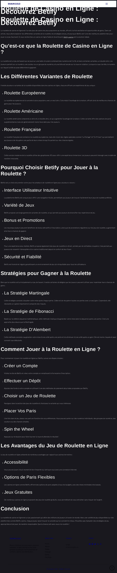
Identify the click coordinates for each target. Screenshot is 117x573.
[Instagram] (100, 544)
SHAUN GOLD (14, 4)
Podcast (48, 552)
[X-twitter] (98, 544)
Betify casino (68, 37)
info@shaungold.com (72, 547)
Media (47, 549)
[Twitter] (95, 544)
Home (47, 544)
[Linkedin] (92, 544)
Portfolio (48, 557)
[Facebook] (90, 544)
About (47, 546)
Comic (47, 554)
